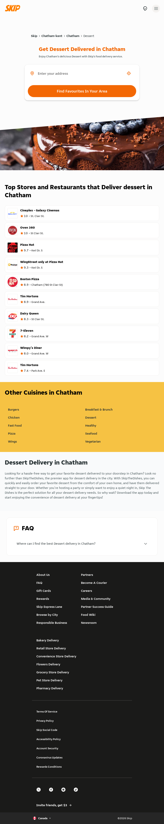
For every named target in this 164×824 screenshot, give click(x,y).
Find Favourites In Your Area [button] (82, 91)
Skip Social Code (46, 730)
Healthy (90, 425)
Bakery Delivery (47, 640)
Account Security (47, 748)
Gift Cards (43, 591)
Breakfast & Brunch (99, 409)
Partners (87, 575)
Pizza (11, 433)
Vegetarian (93, 441)
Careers (86, 591)
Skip (34, 36)
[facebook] (52, 793)
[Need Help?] (145, 8)
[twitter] (39, 793)
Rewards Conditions (49, 766)
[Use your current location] (129, 73)
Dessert (88, 36)
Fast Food (15, 425)
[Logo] (13, 8)
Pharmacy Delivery (49, 688)
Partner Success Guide (97, 607)
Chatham (72, 36)
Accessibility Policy (48, 739)
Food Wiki (88, 615)
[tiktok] (77, 793)
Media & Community (95, 599)
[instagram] (64, 793)
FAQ (39, 583)
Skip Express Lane (49, 607)
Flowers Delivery (48, 664)
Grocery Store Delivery (52, 672)
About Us (43, 575)
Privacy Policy (45, 720)
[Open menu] (156, 9)
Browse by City (47, 615)
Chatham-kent (51, 36)
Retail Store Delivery (51, 648)
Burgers (13, 409)
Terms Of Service (46, 711)
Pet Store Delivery (49, 680)
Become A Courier (94, 583)
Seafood (91, 433)
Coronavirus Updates (49, 757)
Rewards (42, 599)
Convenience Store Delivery (56, 656)
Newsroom (89, 623)
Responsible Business (51, 623)
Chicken (14, 417)
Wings (12, 441)
